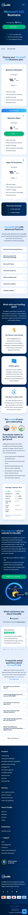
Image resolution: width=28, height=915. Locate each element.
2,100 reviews (21, 622)
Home (3, 49)
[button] (25, 637)
